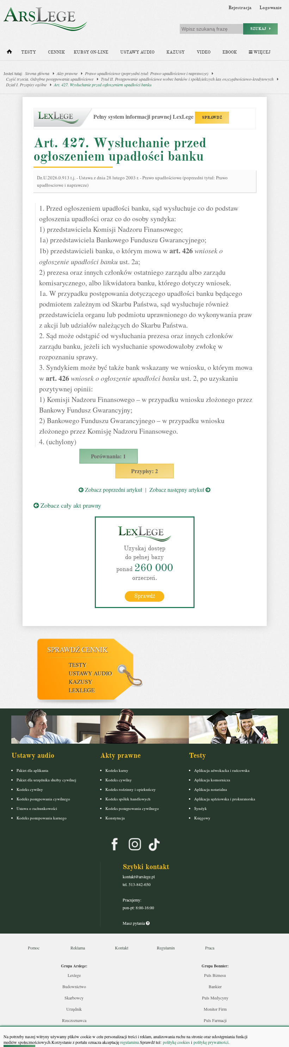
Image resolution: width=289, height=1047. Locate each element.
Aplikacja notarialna (210, 789)
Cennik (56, 52)
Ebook (229, 52)
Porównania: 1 (108, 456)
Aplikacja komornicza (212, 779)
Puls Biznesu (215, 975)
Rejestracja (240, 8)
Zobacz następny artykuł (177, 489)
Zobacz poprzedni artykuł (113, 489)
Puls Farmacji (215, 1020)
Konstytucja (115, 817)
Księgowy (202, 817)
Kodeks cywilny (30, 789)
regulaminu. (129, 1042)
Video (203, 52)
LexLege (82, 690)
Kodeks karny (116, 770)
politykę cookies (176, 1042)
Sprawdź (144, 596)
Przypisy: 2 (144, 471)
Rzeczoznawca (74, 1020)
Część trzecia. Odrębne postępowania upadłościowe (49, 79)
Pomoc (33, 947)
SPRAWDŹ (212, 117)
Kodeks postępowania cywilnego (43, 798)
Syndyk (200, 808)
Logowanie (270, 8)
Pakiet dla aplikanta (32, 770)
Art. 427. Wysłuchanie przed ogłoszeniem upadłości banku (103, 84)
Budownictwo (74, 986)
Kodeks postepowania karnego (42, 817)
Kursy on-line (91, 52)
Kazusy (175, 52)
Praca (209, 947)
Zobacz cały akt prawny (70, 505)
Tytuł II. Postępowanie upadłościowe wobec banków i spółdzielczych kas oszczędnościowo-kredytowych (187, 79)
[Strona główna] (9, 53)
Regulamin (166, 947)
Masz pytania (134, 923)
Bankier (215, 986)
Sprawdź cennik (77, 649)
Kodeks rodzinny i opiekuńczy (130, 789)
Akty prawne (67, 73)
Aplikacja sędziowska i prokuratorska (224, 798)
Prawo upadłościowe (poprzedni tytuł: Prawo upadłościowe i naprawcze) (146, 73)
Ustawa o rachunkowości (37, 808)
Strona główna (37, 73)
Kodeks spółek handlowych (127, 798)
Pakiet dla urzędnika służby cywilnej (46, 779)
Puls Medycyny (215, 997)
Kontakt (121, 947)
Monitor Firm (215, 1009)
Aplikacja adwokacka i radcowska (222, 770)
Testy (28, 52)
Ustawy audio (137, 52)
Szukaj (259, 28)
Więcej (261, 52)
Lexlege (74, 975)
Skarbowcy (74, 997)
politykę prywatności (210, 1042)
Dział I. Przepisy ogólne (26, 84)
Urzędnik (74, 1009)
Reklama (77, 947)
